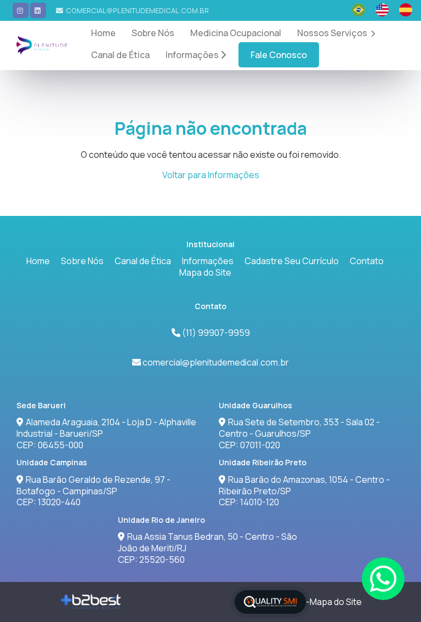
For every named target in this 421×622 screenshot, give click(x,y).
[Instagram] (21, 10)
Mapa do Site (205, 272)
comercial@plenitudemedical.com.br (137, 10)
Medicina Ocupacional (235, 33)
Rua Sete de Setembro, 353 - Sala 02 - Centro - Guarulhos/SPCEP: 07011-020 (299, 433)
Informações (193, 55)
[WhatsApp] (383, 578)
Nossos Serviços (333, 33)
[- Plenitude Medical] (41, 45)
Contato (367, 261)
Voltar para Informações (210, 175)
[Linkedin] (38, 10)
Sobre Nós (153, 33)
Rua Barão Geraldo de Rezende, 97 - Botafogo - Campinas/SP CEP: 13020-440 (93, 491)
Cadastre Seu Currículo (291, 261)
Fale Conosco (279, 55)
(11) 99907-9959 (215, 333)
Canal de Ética (120, 55)
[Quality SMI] (270, 602)
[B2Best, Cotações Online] (91, 601)
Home (103, 33)
